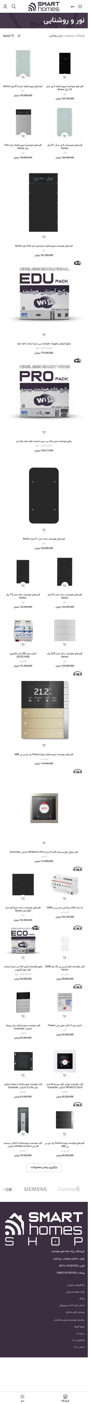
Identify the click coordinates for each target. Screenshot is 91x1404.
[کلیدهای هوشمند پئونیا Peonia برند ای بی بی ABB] (65, 1120)
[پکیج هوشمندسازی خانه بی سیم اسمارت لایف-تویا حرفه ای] (44, 397)
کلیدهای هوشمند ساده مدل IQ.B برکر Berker (64, 655)
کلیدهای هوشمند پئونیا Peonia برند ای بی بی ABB (64, 1144)
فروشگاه (80, 36)
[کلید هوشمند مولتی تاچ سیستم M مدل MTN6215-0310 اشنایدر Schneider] (65, 1061)
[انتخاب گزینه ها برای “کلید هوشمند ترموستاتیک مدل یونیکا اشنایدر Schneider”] (23, 1016)
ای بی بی (44, 759)
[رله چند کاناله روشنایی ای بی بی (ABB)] (65, 885)
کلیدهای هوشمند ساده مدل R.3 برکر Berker (65, 596)
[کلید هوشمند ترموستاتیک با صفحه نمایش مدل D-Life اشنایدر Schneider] (23, 1061)
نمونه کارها (79, 1327)
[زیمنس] (35, 1189)
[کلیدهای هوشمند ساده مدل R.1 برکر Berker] (44, 495)
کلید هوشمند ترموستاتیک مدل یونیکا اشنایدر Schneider (23, 1027)
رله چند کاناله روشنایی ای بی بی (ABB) (65, 908)
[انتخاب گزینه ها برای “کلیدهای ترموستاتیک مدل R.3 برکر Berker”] (23, 77)
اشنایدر (44, 856)
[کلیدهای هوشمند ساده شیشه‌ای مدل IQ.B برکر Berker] (23, 885)
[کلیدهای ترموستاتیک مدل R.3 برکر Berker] (23, 63)
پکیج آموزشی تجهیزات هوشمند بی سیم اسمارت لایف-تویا (43, 344)
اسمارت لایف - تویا (44, 348)
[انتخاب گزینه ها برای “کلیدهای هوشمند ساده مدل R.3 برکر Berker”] (65, 585)
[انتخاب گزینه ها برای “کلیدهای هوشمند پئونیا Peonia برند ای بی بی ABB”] (65, 1134)
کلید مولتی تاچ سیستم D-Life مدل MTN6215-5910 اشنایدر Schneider (44, 852)
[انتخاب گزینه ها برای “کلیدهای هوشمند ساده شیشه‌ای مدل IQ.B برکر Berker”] (23, 898)
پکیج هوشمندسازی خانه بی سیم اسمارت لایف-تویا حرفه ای (44, 441)
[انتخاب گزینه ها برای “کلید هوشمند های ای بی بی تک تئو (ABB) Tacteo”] (65, 957)
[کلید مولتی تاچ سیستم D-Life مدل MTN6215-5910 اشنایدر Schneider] (44, 808)
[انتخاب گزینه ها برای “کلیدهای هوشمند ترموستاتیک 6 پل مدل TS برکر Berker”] (65, 77)
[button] (44, 335)
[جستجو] (14, 6)
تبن (64, 1029)
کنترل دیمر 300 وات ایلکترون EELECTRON (23, 655)
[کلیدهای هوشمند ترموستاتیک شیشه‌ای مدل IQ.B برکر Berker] (44, 202)
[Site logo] (43, 6)
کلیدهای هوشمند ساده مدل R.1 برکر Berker (44, 539)
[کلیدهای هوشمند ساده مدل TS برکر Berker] (23, 572)
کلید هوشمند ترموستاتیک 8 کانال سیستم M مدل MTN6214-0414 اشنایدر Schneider (23, 1146)
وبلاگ (82, 1299)
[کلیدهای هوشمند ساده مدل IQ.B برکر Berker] (65, 630)
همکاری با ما (78, 1340)
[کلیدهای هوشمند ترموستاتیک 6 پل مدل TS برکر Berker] (65, 63)
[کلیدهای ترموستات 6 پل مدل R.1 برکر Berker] (65, 122)
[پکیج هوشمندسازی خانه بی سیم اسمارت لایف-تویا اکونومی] (23, 944)
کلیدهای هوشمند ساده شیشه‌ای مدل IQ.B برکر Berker (23, 909)
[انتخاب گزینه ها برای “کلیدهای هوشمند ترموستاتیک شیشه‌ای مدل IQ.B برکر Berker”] (44, 237)
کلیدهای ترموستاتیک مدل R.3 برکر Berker (23, 86)
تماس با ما (79, 1347)
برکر (64, 94)
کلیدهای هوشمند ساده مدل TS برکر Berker (23, 596)
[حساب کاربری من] (5, 6)
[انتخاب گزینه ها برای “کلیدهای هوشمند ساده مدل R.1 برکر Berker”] (44, 530)
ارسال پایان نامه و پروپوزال (72, 1305)
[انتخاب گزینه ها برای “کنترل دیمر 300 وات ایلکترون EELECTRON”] (23, 644)
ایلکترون (22, 661)
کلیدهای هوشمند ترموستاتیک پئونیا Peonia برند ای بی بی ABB (44, 754)
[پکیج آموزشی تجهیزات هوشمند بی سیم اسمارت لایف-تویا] (44, 300)
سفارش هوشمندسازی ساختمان (69, 1320)
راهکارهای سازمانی (76, 1285)
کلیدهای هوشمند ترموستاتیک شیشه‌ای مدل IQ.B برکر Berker (44, 246)
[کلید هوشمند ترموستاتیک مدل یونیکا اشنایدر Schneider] (23, 1002)
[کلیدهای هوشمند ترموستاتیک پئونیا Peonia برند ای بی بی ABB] (44, 710)
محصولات (69, 36)
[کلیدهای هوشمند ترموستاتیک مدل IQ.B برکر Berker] (23, 122)
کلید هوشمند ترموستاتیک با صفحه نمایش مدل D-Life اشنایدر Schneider (23, 1086)
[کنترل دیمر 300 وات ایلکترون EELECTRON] (23, 630)
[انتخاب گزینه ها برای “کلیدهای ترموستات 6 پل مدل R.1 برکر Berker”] (65, 136)
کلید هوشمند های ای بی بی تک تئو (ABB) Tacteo (65, 968)
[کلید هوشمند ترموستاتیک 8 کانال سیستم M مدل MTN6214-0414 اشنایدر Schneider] (23, 1120)
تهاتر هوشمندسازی (75, 1292)
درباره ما (81, 1333)
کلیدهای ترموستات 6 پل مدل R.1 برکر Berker (64, 146)
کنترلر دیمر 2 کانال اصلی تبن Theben (65, 1025)
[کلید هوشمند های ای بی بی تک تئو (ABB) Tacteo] (65, 944)
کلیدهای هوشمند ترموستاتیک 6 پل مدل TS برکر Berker (64, 88)
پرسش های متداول (75, 1312)
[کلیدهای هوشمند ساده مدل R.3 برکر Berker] (65, 572)
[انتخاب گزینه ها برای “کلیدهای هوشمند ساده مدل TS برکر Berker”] (23, 585)
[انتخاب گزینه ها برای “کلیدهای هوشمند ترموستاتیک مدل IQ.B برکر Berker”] (23, 136)
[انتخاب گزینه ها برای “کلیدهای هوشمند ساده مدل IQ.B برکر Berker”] (65, 644)
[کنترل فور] (70, 1189)
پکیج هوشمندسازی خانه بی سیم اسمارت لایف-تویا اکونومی (23, 968)
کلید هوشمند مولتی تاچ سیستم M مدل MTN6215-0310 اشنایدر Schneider (64, 1086)
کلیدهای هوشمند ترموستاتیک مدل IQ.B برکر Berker (23, 146)
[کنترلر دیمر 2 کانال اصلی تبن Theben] (65, 1002)
